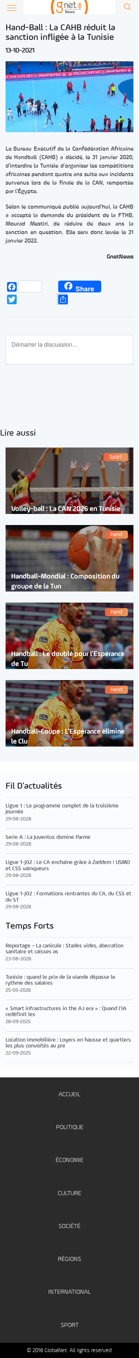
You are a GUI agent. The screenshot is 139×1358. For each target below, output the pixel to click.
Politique (69, 1127)
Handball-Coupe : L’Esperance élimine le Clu (68, 736)
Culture (69, 1193)
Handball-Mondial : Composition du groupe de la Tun (65, 581)
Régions (69, 1259)
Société (69, 1226)
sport (70, 1325)
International (69, 1292)
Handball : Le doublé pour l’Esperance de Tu (68, 659)
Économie (69, 1160)
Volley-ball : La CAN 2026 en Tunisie (65, 508)
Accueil (69, 1094)
